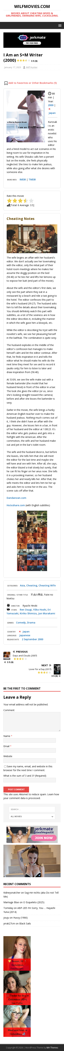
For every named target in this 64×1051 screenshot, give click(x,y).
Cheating (31, 585)
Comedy (21, 622)
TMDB (32, 179)
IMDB (23, 179)
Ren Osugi (26, 609)
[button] (59, 25)
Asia (22, 585)
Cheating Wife (47, 585)
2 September (29, 639)
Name (7, 736)
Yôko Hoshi (39, 609)
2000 (50, 105)
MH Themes (52, 1047)
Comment (9, 710)
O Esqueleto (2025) (33, 902)
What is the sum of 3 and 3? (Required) (24, 775)
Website (7, 756)
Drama (31, 622)
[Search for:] (32, 809)
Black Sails (25, 923)
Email (6, 746)
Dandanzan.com (16, 497)
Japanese (24, 635)
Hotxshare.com (16, 505)
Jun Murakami (46, 613)
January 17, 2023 (12, 67)
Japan (52, 113)
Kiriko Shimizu (28, 613)
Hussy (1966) (20, 917)
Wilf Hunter (32, 67)
